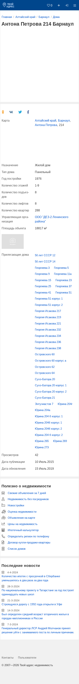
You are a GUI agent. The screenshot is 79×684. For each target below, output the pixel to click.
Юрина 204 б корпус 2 (49, 434)
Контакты (8, 657)
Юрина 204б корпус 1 (48, 422)
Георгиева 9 (42, 273)
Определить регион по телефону (28, 536)
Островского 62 (45, 366)
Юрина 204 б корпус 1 (49, 416)
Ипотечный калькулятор (23, 530)
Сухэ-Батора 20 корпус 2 (51, 391)
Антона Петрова (46, 125)
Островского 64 (45, 373)
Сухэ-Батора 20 (45, 379)
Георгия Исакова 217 (48, 311)
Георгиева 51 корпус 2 (49, 304)
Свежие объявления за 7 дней (27, 493)
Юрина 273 (42, 447)
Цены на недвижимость (22, 524)
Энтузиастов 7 (44, 404)
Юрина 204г (65, 404)
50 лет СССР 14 (45, 261)
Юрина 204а (42, 410)
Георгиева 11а (62, 273)
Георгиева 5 (61, 267)
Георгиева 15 (43, 280)
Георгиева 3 (42, 267)
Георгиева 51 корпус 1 (49, 298)
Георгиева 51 (63, 292)
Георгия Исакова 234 (48, 335)
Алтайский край (45, 120)
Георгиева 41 (43, 292)
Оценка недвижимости (22, 511)
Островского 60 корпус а (50, 360)
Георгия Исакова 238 (48, 348)
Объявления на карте (21, 517)
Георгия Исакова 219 (48, 317)
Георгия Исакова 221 (48, 323)
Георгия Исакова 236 (48, 342)
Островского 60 (45, 354)
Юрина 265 (42, 441)
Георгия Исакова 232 (48, 329)
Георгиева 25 (43, 286)
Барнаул (64, 120)
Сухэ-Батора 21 (45, 397)
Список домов (17, 548)
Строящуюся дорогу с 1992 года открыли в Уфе (32, 604)
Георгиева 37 (63, 286)
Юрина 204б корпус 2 (48, 428)
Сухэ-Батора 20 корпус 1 (51, 385)
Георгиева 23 (63, 280)
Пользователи (27, 657)
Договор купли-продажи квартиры (29, 542)
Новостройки (16, 505)
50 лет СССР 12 (45, 255)
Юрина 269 (60, 441)
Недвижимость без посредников (28, 499)
